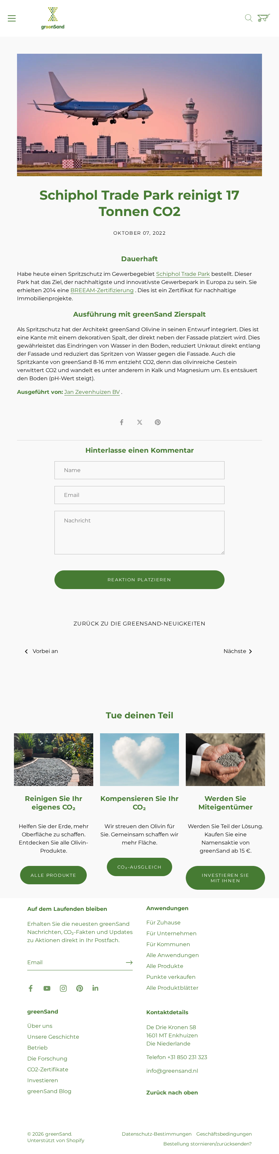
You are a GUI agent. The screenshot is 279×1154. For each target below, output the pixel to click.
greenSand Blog (49, 1091)
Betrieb (37, 1047)
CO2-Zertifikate (47, 1069)
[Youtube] (47, 988)
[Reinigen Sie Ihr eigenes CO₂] (53, 759)
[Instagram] (63, 988)
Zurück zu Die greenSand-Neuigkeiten (139, 623)
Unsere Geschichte (53, 1037)
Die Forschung (47, 1058)
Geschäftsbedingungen (224, 1134)
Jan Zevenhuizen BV (92, 392)
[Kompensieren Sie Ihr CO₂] (139, 759)
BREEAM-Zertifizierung (102, 290)
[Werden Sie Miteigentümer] (225, 759)
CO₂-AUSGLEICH (139, 867)
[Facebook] (30, 988)
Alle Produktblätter (172, 988)
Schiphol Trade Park (183, 274)
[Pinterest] (79, 988)
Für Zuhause (163, 922)
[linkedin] (96, 988)
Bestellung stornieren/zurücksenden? (207, 1144)
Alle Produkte (164, 966)
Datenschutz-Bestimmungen (157, 1134)
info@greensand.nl (172, 1071)
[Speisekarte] (11, 18)
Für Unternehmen (171, 933)
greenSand (58, 1134)
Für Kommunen (168, 944)
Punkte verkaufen (171, 977)
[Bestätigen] (129, 962)
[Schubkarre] (264, 18)
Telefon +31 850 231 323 (176, 1057)
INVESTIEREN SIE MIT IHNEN (225, 877)
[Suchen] (252, 18)
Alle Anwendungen (172, 955)
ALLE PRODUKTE (53, 875)
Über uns (39, 1026)
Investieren (42, 1080)
